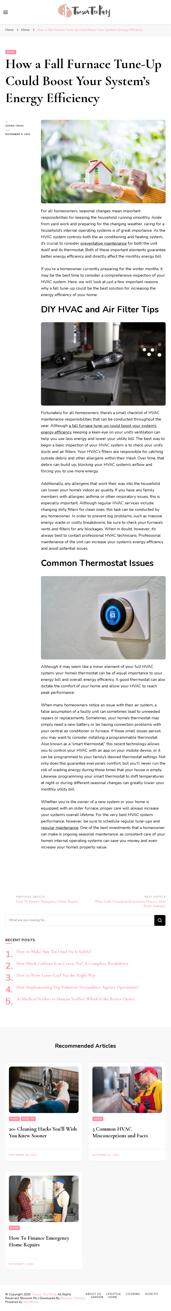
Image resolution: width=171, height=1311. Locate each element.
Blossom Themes (73, 1298)
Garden (97, 1297)
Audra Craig (14, 125)
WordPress (31, 1302)
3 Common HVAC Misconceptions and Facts (120, 1132)
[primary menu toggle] (5, 12)
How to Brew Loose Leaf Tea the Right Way (55, 975)
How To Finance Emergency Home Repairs (39, 1241)
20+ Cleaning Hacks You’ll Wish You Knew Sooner (43, 1132)
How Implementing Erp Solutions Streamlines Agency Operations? (77, 987)
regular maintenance (59, 827)
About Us (93, 1294)
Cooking (133, 1294)
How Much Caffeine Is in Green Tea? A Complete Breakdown (72, 963)
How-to (28, 1118)
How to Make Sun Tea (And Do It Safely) (53, 951)
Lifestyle (113, 1294)
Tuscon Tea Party (43, 1294)
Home (11, 52)
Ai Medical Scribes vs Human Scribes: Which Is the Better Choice (75, 999)
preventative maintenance (103, 243)
